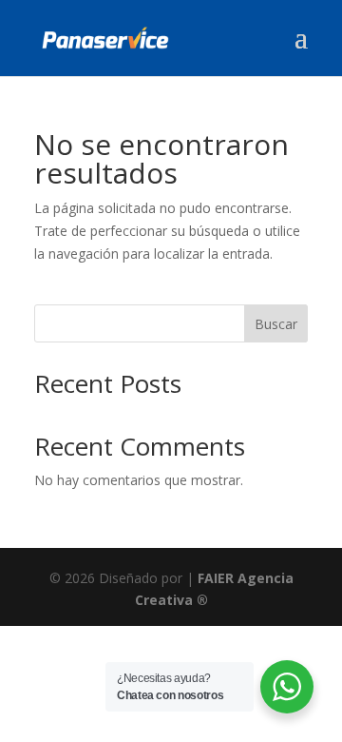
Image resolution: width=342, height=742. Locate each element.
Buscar (276, 324)
